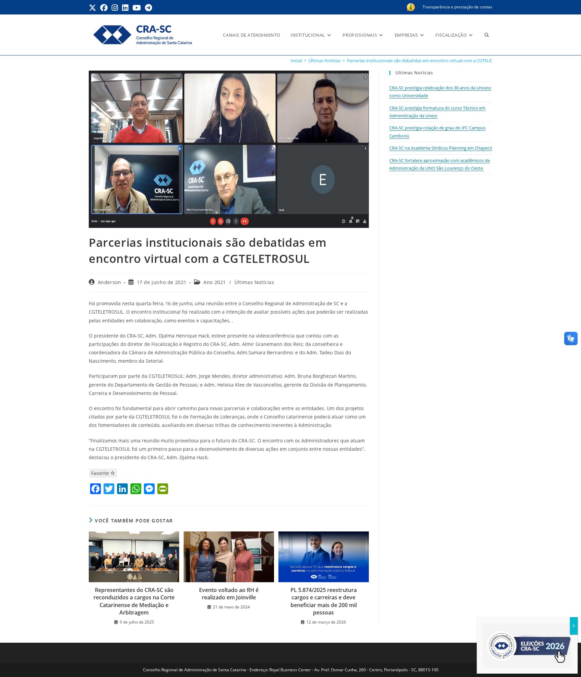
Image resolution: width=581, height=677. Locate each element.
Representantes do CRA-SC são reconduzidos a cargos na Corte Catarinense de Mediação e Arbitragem (134, 601)
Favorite (100, 473)
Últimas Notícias (254, 282)
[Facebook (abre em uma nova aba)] (104, 7)
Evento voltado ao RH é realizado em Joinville (229, 593)
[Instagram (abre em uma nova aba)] (115, 7)
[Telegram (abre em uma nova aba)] (148, 7)
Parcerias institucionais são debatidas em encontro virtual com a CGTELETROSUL (427, 60)
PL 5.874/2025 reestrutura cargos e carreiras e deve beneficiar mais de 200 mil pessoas (323, 601)
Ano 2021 (214, 282)
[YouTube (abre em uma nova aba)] (136, 7)
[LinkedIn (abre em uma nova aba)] (125, 7)
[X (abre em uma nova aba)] (93, 7)
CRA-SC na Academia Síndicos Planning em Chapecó (440, 148)
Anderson (109, 282)
